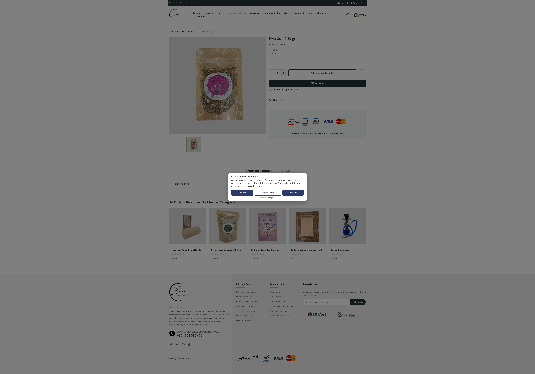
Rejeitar (242, 192)
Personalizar (268, 192)
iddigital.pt (272, 198)
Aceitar (293, 192)
